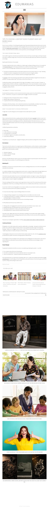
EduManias (24, 4)
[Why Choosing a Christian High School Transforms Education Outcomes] (24, 416)
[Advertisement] (24, 305)
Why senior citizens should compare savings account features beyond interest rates (24, 383)
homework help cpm (8, 66)
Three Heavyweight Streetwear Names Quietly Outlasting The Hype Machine (24, 452)
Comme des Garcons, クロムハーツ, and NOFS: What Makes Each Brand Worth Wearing (24, 350)
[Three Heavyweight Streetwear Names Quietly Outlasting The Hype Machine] (24, 450)
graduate (5, 77)
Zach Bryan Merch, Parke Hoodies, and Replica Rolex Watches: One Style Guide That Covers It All (24, 481)
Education (7, 264)
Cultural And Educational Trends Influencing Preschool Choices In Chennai (39, 284)
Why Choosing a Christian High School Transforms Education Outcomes (10, 284)
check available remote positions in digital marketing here (34, 219)
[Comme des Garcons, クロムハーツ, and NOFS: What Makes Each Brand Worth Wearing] (24, 348)
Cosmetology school (42, 234)
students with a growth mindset (12, 48)
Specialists (34, 118)
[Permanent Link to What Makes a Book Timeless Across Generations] (24, 273)
